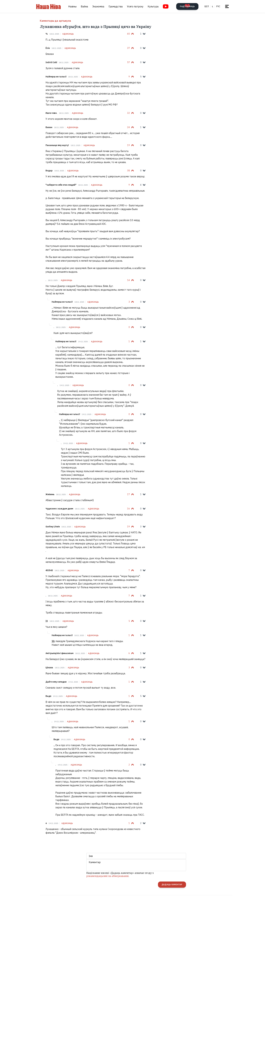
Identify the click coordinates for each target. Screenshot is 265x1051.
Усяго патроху (135, 6)
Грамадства (116, 6)
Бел (207, 6)
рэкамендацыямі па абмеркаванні (107, 876)
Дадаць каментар (172, 884)
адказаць (68, 34)
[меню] (227, 6)
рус (218, 6)
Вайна (84, 6)
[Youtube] (166, 6)
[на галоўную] (48, 6)
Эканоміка (98, 6)
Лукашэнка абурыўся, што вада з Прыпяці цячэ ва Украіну (95, 26)
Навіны (72, 6)
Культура (153, 6)
